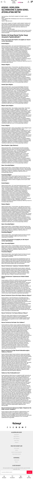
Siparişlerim (16, 434)
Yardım (16, 450)
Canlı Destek (16, 448)
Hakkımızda (16, 460)
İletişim (16, 462)
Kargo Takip (16, 440)
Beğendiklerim (16, 436)
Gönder (29, 472)
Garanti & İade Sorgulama (16, 452)
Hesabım (16, 442)
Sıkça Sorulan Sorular (16, 454)
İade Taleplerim (16, 438)
